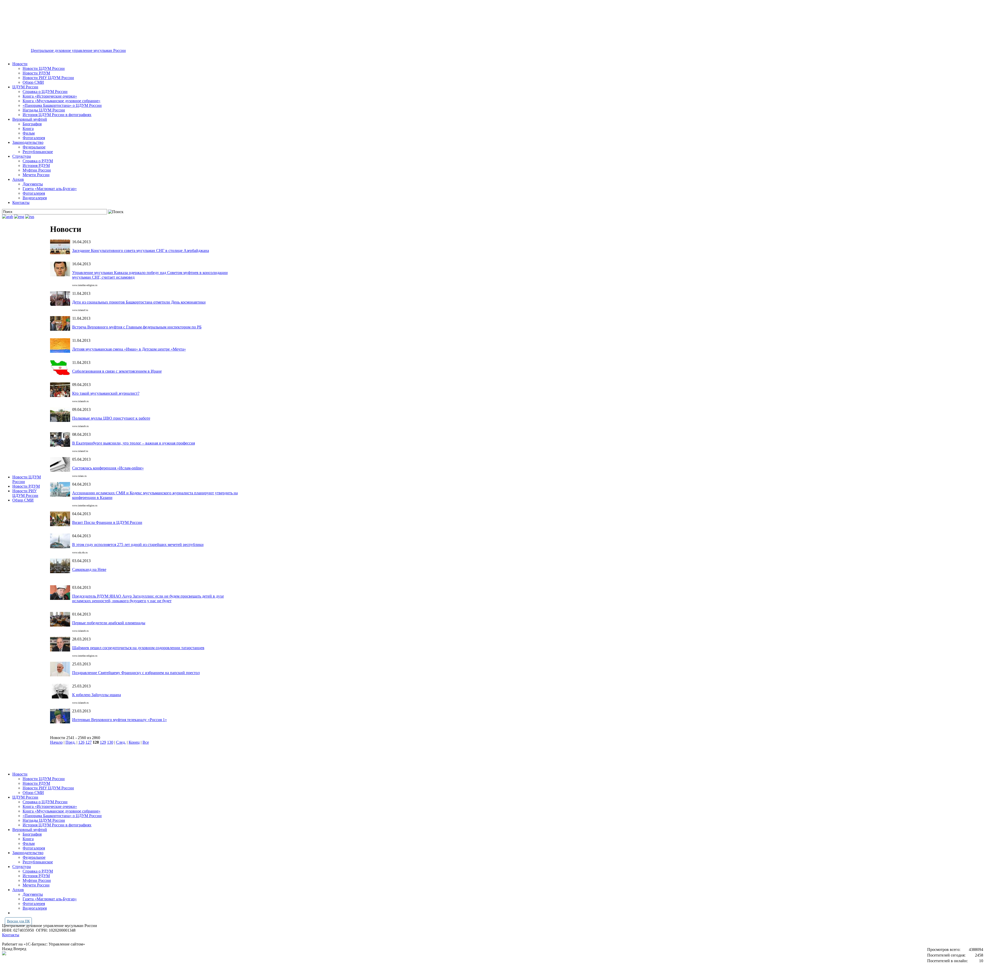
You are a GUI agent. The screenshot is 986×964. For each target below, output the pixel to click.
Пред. (70, 742)
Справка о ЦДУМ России (45, 91)
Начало (56, 742)
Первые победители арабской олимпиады (108, 623)
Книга (28, 128)
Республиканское (38, 151)
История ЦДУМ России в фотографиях (57, 114)
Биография (32, 124)
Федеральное (34, 147)
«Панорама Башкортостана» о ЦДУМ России (62, 105)
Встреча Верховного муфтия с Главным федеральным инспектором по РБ (137, 327)
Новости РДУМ (36, 73)
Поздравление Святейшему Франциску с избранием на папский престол (136, 672)
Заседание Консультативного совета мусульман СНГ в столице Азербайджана (140, 250)
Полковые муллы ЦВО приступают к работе (111, 418)
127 (89, 742)
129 (103, 742)
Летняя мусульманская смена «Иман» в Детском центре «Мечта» (129, 349)
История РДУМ (36, 165)
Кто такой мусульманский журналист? (105, 393)
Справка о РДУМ (38, 161)
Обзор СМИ (33, 82)
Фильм (29, 133)
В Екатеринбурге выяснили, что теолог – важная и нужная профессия (133, 443)
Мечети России (36, 175)
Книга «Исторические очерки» (50, 96)
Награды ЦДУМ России (44, 110)
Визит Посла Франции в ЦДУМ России (107, 522)
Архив (18, 179)
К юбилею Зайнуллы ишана (96, 695)
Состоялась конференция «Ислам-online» (108, 468)
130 (110, 742)
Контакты (21, 202)
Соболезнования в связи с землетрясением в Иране (117, 371)
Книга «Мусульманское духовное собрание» (61, 101)
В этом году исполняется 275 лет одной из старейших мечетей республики (138, 544)
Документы (33, 184)
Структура (21, 156)
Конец (134, 742)
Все (146, 742)
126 (81, 742)
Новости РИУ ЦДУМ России (48, 77)
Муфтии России (37, 170)
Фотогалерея (34, 138)
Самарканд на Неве (89, 569)
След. (121, 742)
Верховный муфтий (29, 119)
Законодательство (27, 142)
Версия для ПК (18, 921)
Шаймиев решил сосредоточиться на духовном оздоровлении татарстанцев (138, 648)
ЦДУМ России (25, 87)
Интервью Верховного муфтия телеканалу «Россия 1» (119, 719)
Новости (19, 64)
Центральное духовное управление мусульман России (78, 50)
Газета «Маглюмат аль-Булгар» (50, 188)
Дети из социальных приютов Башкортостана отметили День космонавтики (139, 302)
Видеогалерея (35, 198)
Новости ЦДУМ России (44, 68)
